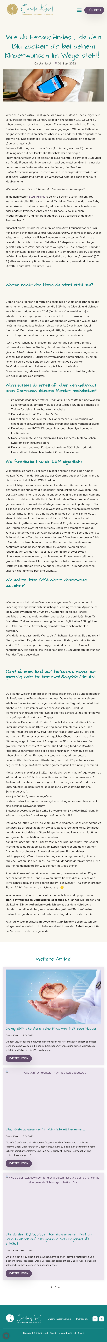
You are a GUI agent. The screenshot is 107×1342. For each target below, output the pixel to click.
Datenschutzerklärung (59, 1318)
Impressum (82, 1318)
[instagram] (101, 1318)
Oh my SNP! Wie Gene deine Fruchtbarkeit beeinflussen (51, 1028)
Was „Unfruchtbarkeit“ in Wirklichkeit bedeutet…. (45, 1129)
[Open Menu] (79, 10)
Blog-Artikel (37, 197)
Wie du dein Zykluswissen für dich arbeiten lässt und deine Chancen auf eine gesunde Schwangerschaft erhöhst (49, 1239)
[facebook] (95, 1318)
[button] (6, 1336)
